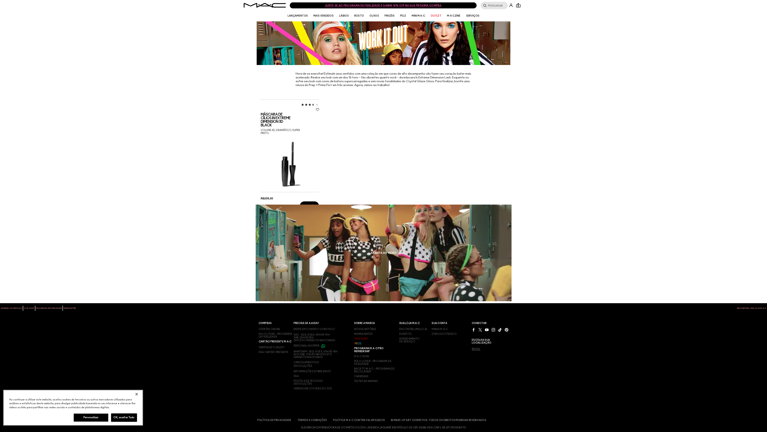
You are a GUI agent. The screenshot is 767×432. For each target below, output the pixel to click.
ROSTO (359, 16)
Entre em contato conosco (314, 329)
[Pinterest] (506, 330)
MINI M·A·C (418, 16)
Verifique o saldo (272, 347)
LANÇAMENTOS (298, 16)
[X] (480, 330)
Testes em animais (366, 381)
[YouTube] (487, 330)
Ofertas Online (269, 329)
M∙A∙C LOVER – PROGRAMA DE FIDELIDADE (275, 335)
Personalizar (91, 417)
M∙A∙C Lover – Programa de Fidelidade (373, 362)
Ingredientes (363, 334)
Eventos (405, 334)
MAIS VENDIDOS (323, 16)
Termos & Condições (312, 420)
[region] (73, 408)
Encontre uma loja (413, 329)
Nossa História (365, 329)
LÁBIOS (344, 16)
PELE (403, 16)
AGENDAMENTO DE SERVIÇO (409, 340)
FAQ (296, 376)
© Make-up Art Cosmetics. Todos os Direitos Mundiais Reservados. (439, 420)
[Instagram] (493, 330)
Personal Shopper (307, 346)
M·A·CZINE (454, 16)
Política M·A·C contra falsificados (359, 420)
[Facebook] (473, 330)
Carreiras (361, 376)
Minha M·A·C (440, 329)
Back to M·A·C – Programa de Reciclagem (374, 370)
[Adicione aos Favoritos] (317, 109)
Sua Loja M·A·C (409, 323)
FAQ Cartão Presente (273, 352)
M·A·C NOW (361, 356)
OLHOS (374, 16)
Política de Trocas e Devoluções (308, 382)
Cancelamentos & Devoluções (306, 364)
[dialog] (290, 120)
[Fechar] (136, 394)
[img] (289, 163)
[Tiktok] (500, 330)
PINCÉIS (389, 16)
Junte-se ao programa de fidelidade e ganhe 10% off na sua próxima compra (383, 5)
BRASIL (476, 349)
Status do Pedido (444, 334)
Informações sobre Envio (312, 371)
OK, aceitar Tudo (123, 417)
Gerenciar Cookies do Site (313, 388)
